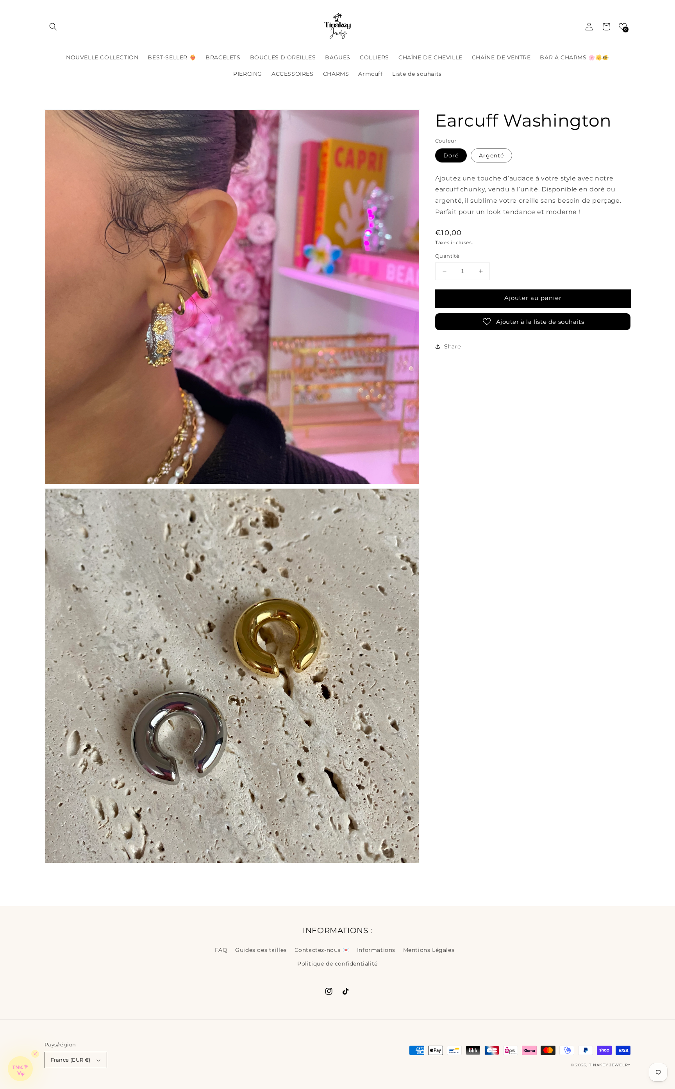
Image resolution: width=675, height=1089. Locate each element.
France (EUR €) (71, 1060)
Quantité (447, 256)
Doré (451, 155)
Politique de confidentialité (337, 963)
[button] (53, 26)
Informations (376, 949)
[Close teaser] (35, 1054)
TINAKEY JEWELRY (610, 1065)
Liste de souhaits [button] (417, 73)
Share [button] (452, 346)
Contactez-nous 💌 (322, 949)
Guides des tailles (261, 949)
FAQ (221, 949)
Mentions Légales (429, 949)
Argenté (491, 155)
